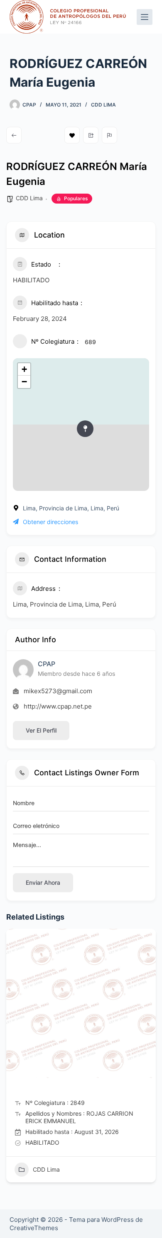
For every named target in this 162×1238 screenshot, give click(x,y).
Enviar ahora (43, 882)
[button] (12, 1058)
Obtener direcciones (50, 521)
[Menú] (144, 17)
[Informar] (109, 135)
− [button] (24, 381)
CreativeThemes (34, 1228)
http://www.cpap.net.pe (58, 706)
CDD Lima (103, 105)
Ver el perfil (41, 730)
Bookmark (72, 135)
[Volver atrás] (14, 135)
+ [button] (24, 369)
